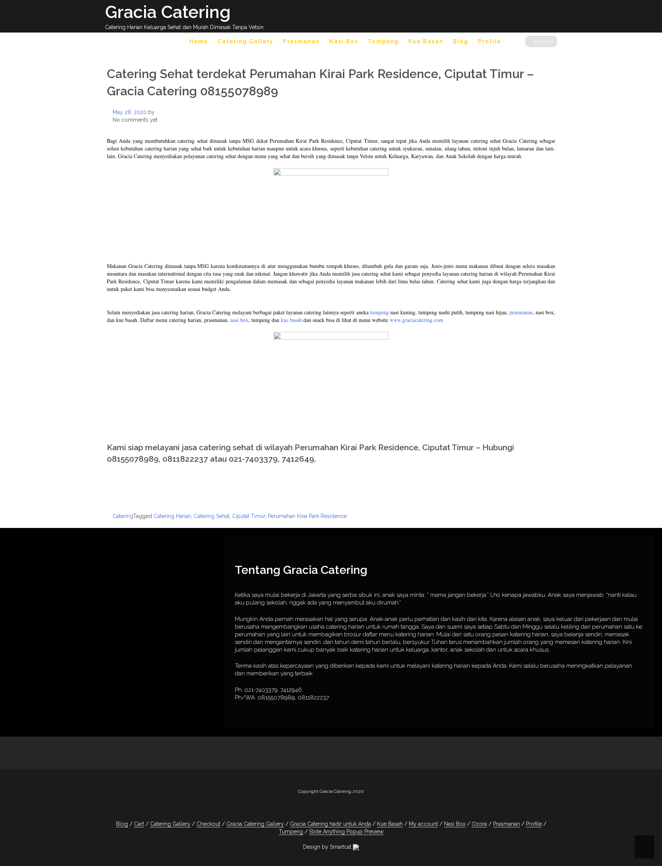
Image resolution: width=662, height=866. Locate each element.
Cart (139, 824)
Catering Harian (172, 516)
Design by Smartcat (328, 847)
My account (423, 824)
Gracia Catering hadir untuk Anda (330, 824)
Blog (461, 41)
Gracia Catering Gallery (255, 824)
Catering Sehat (211, 516)
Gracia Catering (168, 12)
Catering (123, 516)
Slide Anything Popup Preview (346, 831)
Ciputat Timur (248, 516)
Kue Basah (425, 41)
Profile (489, 41)
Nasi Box (343, 41)
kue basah (291, 320)
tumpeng (379, 312)
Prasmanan (301, 41)
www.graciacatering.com (416, 320)
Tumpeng (383, 41)
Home (198, 41)
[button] (513, 43)
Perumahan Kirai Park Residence (307, 516)
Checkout (208, 824)
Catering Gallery (246, 41)
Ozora (479, 824)
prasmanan (521, 312)
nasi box (239, 320)
